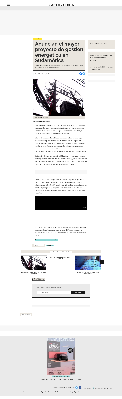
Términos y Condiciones (66, 379)
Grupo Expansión (74, 392)
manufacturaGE (76, 387)
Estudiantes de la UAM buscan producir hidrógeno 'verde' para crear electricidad (101, 57)
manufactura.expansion (80, 387)
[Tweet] (83, 73)
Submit (78, 292)
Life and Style (32, 392)
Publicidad (79, 379)
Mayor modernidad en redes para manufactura (88, 272)
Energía (37, 39)
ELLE (56, 392)
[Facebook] (80, 73)
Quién (22, 392)
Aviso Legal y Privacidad (48, 379)
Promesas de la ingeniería (61, 376)
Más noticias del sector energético (46, 240)
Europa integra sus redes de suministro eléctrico (34, 272)
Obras (64, 392)
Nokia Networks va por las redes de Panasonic (61, 257)
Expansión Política (45, 392)
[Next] (102, 262)
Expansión (14, 392)
